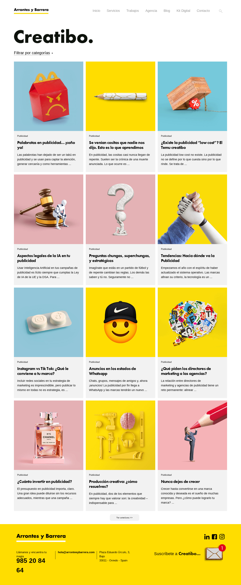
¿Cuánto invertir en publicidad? (44, 481)
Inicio (96, 10)
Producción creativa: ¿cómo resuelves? (113, 484)
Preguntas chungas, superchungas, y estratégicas (119, 258)
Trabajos (132, 10)
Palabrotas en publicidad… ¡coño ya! (46, 145)
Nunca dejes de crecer (180, 481)
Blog (167, 10)
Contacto (203, 10)
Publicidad (22, 136)
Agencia (151, 10)
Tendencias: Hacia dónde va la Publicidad (187, 258)
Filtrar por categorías (32, 53)
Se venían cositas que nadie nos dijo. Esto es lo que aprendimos (116, 145)
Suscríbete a (177, 553)
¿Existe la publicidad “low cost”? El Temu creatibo (191, 145)
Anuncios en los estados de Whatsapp (112, 371)
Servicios (113, 10)
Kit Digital (183, 10)
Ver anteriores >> (124, 517)
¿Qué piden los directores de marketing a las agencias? (186, 371)
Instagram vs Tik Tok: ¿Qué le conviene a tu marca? (42, 371)
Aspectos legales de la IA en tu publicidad (43, 258)
